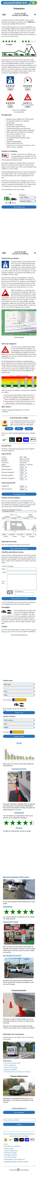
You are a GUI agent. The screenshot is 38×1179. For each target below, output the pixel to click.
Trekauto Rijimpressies (11, 1150)
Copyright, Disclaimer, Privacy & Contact (16, 1162)
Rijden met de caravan (10, 1067)
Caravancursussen (19, 769)
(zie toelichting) (19, 449)
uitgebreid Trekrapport (14, 410)
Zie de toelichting (19, 112)
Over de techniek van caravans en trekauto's (17, 1072)
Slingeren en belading (10, 1069)
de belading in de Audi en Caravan (22, 504)
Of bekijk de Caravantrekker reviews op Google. (17, 831)
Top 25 (19, 743)
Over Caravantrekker (10, 1157)
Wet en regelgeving (10, 1065)
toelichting (29, 403)
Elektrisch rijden (9, 1148)
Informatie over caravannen (12, 1146)
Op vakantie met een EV (12, 955)
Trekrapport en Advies (10, 1155)
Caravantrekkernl (19, 1108)
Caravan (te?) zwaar (10, 922)
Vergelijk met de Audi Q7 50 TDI (16, 709)
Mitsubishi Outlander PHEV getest (16, 877)
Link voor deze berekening (19, 635)
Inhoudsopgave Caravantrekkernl (14, 1159)
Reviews (19, 828)
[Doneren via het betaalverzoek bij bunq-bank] (19, 439)
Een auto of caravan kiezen (12, 1063)
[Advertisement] (19, 229)
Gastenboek (19, 813)
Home (6, 1144)
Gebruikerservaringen (10, 1153)
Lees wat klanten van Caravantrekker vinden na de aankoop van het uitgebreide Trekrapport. (18, 816)
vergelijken (23, 616)
